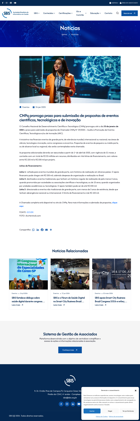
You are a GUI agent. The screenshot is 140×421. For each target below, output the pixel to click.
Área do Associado (130, 3)
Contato (108, 13)
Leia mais (16, 304)
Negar (110, 411)
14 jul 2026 (23, 293)
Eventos (25, 107)
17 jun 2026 (66, 293)
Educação (94, 13)
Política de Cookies (102, 416)
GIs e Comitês (80, 13)
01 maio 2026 (108, 293)
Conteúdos (48, 13)
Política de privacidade (116, 416)
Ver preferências (128, 411)
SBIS (36, 13)
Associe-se (128, 13)
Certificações (65, 13)
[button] (136, 390)
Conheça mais (68, 350)
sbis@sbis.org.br (70, 397)
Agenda (115, 3)
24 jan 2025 (41, 107)
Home (64, 34)
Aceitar (92, 411)
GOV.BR (30, 212)
